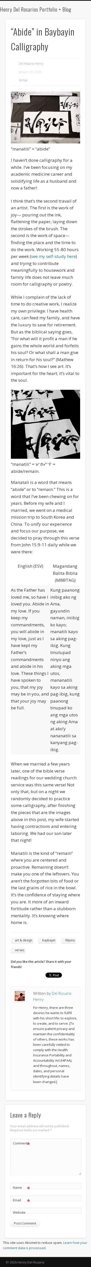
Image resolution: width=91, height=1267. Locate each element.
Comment (21, 1144)
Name (21, 1188)
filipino (70, 940)
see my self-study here (53, 256)
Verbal (23, 80)
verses (19, 950)
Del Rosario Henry (31, 63)
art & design (23, 940)
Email (21, 1201)
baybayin (48, 940)
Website (19, 1212)
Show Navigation (73, 45)
